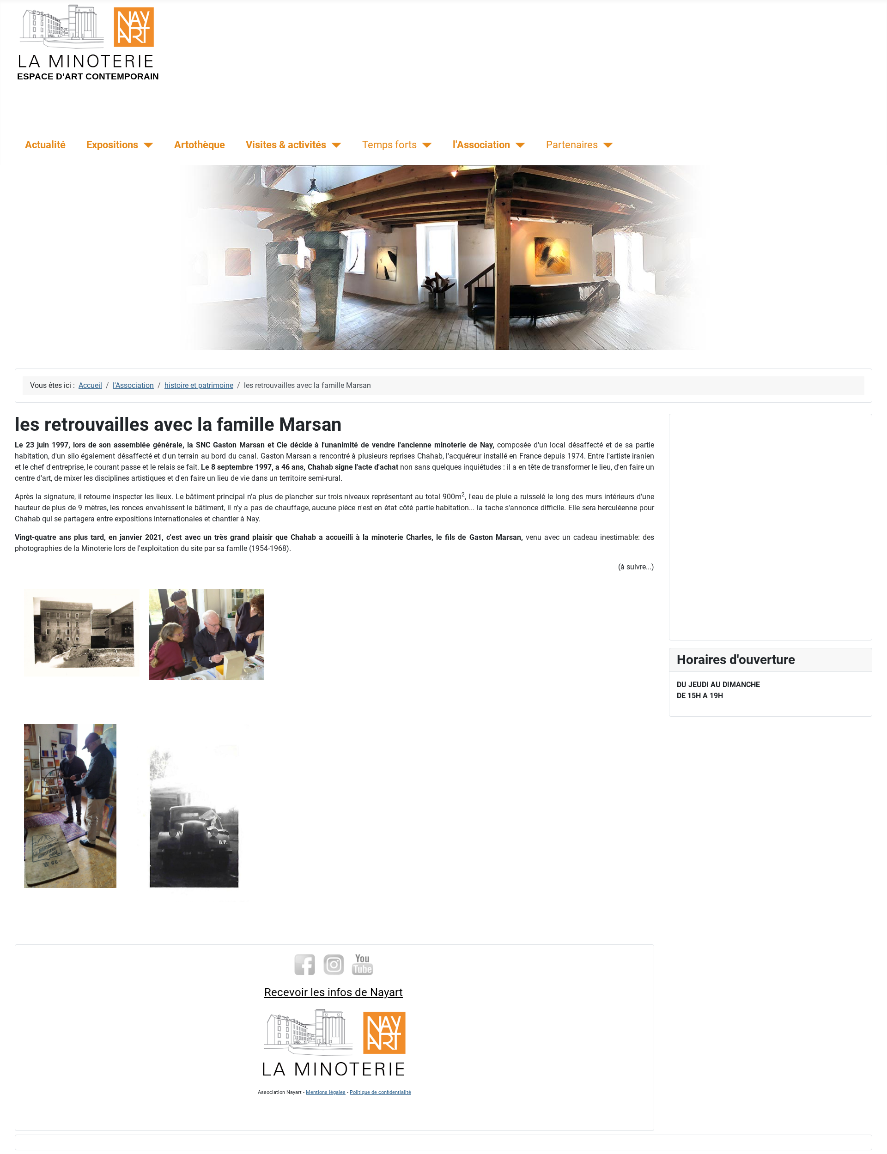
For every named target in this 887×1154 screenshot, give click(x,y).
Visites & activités (286, 145)
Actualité (45, 145)
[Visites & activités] (333, 145)
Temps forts (389, 145)
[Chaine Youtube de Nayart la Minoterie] (362, 964)
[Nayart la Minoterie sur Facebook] (304, 964)
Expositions (112, 145)
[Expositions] (145, 145)
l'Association (481, 145)
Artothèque (199, 145)
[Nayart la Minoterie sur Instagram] (333, 964)
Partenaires (572, 145)
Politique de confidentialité (380, 1092)
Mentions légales (326, 1092)
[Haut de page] (871, 1137)
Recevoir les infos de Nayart (333, 992)
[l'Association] (517, 145)
